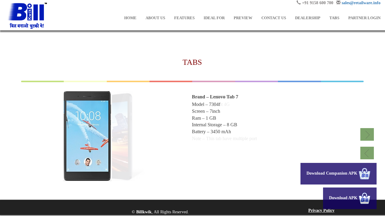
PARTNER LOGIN (364, 18)
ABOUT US (155, 18)
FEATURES (184, 18)
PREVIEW (243, 18)
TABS (334, 18)
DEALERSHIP (307, 18)
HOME (130, 18)
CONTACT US (273, 18)
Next (367, 134)
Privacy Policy (321, 210)
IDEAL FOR (214, 18)
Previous (367, 153)
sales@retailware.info (361, 3)
